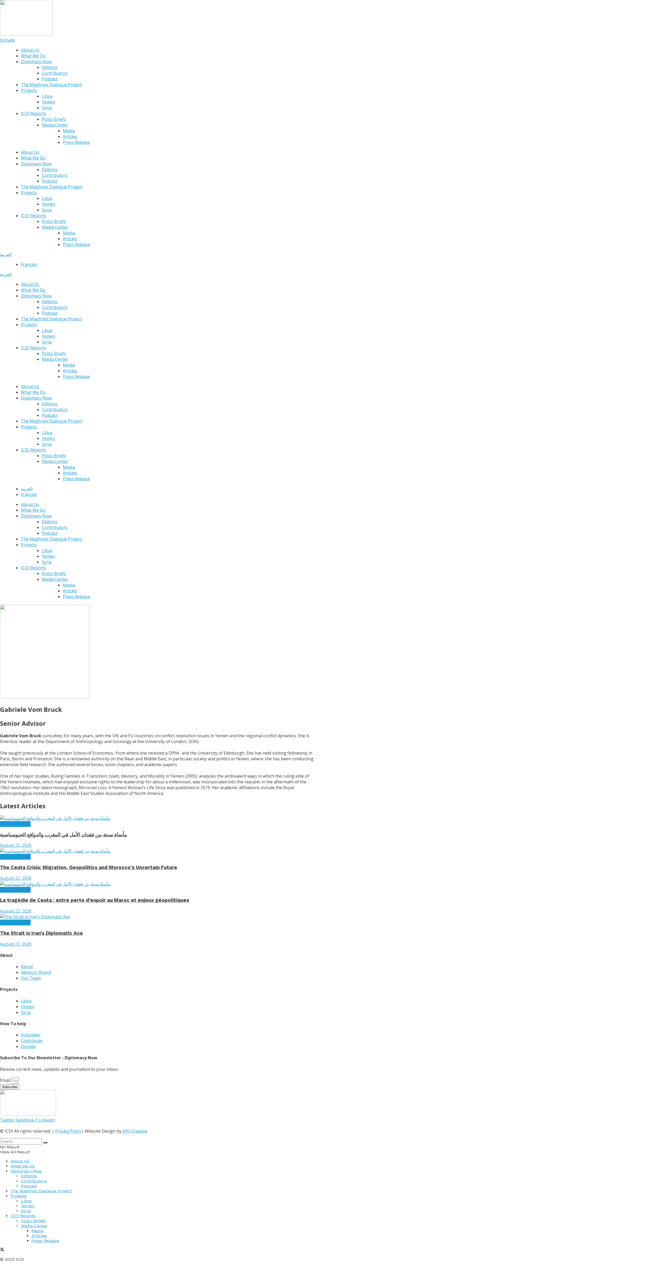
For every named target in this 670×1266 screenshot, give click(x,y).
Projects (29, 90)
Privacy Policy (68, 1131)
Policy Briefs (54, 119)
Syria (47, 108)
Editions (50, 67)
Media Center (55, 125)
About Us (30, 50)
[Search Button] (45, 1142)
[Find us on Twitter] (2, 1250)
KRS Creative (134, 1131)
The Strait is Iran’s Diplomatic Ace (41, 933)
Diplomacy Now (36, 61)
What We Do (33, 56)
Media (69, 131)
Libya (47, 96)
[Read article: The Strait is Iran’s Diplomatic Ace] (157, 917)
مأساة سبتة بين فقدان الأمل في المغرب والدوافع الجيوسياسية (63, 835)
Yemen (48, 102)
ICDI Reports (33, 113)
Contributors (55, 73)
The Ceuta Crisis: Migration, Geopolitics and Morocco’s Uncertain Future (88, 867)
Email (6, 1080)
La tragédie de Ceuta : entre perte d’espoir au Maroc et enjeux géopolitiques (94, 900)
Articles (70, 136)
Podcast (49, 79)
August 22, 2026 (15, 845)
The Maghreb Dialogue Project (51, 85)
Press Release (76, 142)
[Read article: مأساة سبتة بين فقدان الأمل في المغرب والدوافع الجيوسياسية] (157, 818)
